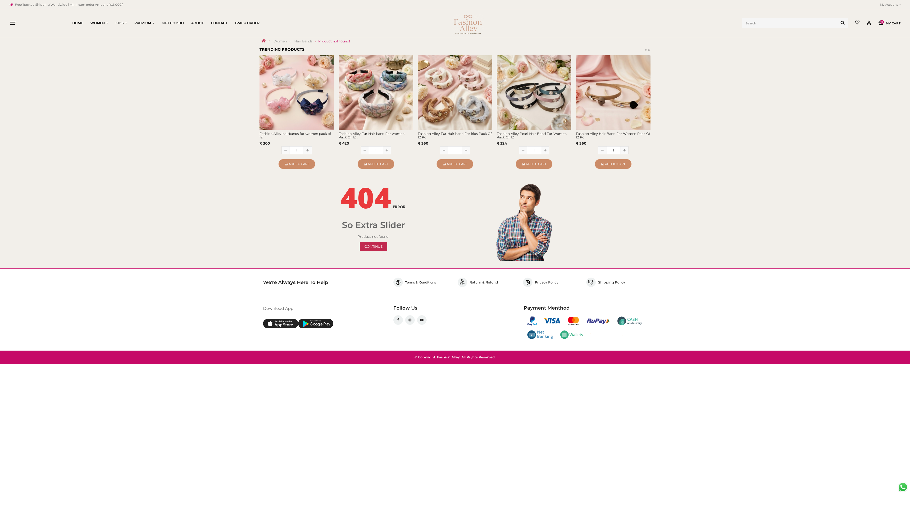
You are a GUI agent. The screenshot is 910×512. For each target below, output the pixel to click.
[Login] (869, 23)
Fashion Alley (448, 357)
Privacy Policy (546, 282)
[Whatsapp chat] (903, 487)
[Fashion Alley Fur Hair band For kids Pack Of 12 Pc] (455, 92)
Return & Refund (483, 282)
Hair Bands (303, 41)
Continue (373, 246)
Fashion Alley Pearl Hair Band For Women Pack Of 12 (532, 135)
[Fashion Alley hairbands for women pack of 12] (296, 92)
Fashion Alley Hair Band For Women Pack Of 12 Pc (613, 135)
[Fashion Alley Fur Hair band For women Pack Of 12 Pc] (376, 92)
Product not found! (334, 41)
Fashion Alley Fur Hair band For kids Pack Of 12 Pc (455, 135)
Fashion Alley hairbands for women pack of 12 (295, 135)
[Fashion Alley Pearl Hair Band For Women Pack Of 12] (534, 92)
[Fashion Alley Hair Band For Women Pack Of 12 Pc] (613, 92)
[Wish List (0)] (857, 23)
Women (280, 41)
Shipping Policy (611, 282)
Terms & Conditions (420, 282)
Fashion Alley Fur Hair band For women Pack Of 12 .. (372, 135)
